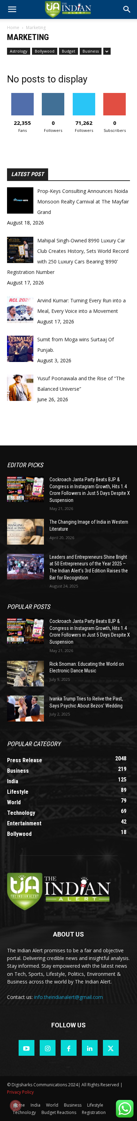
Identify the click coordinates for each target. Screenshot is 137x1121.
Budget (68, 51)
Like (22, 95)
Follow (53, 95)
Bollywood (44, 51)
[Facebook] (69, 1048)
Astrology (18, 51)
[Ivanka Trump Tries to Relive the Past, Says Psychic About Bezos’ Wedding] (25, 708)
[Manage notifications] (15, 1105)
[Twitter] (111, 1048)
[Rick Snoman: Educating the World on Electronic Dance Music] (25, 674)
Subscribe (114, 95)
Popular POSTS (28, 606)
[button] (127, 9)
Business (91, 51)
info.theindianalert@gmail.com (68, 997)
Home (13, 28)
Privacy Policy (20, 1092)
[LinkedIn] (90, 1048)
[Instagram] (48, 1048)
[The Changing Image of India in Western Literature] (25, 532)
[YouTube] (26, 1048)
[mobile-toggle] (12, 9)
